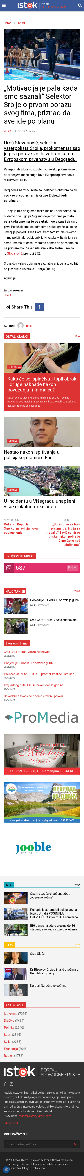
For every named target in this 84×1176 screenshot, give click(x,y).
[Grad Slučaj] (16, 958)
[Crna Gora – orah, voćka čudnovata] (16, 626)
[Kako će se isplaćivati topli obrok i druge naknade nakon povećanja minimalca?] (42, 358)
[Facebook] (39, 307)
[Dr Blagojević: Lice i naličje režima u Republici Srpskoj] (16, 974)
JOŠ (77, 336)
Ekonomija (15, 367)
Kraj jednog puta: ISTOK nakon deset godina (33, 685)
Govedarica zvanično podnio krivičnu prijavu (33, 696)
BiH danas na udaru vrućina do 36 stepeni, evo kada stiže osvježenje (53, 927)
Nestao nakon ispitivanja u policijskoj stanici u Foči (32, 454)
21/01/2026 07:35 (25, 131)
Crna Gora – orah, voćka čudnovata (53, 620)
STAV (9, 945)
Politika (9, 1027)
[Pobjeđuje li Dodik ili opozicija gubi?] (16, 606)
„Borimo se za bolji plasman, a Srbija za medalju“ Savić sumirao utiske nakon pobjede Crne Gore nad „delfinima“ (63, 534)
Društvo (13, 441)
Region (8, 1056)
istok (9, 131)
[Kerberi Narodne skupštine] (16, 990)
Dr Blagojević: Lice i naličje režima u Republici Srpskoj (54, 971)
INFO (9, 885)
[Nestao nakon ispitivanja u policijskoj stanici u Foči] (42, 432)
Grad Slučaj (37, 954)
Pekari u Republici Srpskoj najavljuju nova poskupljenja (21, 528)
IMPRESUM (11, 1123)
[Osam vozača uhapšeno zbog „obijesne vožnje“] (16, 898)
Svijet (8, 1042)
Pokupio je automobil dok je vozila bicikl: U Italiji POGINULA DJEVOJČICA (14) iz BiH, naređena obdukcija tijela (54, 915)
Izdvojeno (10, 1014)
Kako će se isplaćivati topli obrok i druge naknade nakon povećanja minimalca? (41, 384)
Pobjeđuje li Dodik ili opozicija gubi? (55, 600)
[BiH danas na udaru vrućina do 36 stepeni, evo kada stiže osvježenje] (16, 930)
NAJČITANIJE (15, 591)
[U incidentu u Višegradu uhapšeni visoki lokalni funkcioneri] (42, 481)
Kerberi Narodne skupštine (48, 986)
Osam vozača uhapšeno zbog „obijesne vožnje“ (50, 895)
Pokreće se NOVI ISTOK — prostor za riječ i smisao (39, 674)
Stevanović (14, 253)
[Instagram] (11, 1084)
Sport (7, 295)
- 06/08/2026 (42, 605)
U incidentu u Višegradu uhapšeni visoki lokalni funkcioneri (39, 503)
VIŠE (76, 591)
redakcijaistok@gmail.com (35, 1116)
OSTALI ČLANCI (16, 337)
